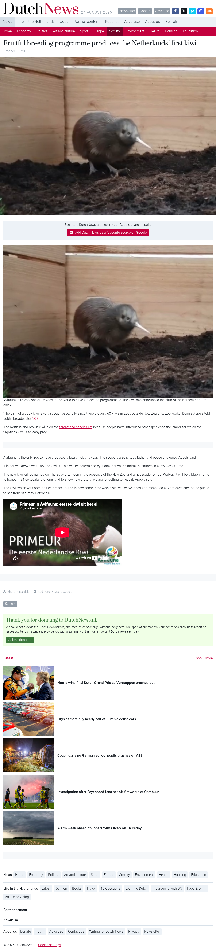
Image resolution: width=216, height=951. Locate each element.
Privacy (133, 931)
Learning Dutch (136, 889)
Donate (145, 11)
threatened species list (75, 427)
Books (76, 889)
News (7, 21)
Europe (98, 31)
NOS (35, 419)
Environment (135, 31)
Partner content (87, 21)
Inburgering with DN (167, 889)
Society (114, 31)
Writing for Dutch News (106, 931)
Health (154, 31)
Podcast (112, 21)
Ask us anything (17, 897)
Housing (171, 31)
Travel (91, 889)
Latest (8, 658)
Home (7, 31)
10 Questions (110, 889)
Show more (204, 658)
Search (171, 21)
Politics (41, 31)
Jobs (64, 21)
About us (152, 21)
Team (40, 931)
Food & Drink (196, 889)
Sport (84, 31)
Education (190, 31)
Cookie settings (49, 945)
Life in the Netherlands (36, 21)
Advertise (162, 11)
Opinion (61, 889)
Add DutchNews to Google (55, 591)
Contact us (76, 931)
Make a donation (19, 640)
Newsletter (127, 11)
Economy (24, 31)
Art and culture (64, 31)
